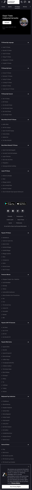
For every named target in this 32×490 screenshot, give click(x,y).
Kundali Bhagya (6, 250)
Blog (4, 449)
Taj (3, 382)
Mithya (4, 379)
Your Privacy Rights (15, 486)
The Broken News (7, 369)
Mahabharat (6, 237)
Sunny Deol (5, 423)
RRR (4, 318)
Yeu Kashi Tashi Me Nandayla (10, 153)
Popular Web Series (6, 341)
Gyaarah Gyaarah (7, 353)
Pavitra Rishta (6, 134)
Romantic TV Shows (7, 76)
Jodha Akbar (6, 124)
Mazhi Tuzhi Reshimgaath (9, 150)
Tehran (4, 289)
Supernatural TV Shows (8, 89)
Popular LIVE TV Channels (8, 322)
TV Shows (17, 7)
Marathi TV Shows (7, 50)
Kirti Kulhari (5, 430)
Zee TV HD (5, 330)
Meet (4, 179)
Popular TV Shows (6, 232)
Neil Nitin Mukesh (7, 427)
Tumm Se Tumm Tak (8, 241)
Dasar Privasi (21, 220)
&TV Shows (5, 102)
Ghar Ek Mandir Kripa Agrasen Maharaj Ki (13, 192)
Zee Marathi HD (7, 337)
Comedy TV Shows (7, 82)
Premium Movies (5, 274)
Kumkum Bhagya (7, 247)
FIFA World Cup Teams (8, 459)
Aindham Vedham (7, 366)
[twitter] (18, 211)
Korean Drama (6, 266)
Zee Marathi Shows (7, 105)
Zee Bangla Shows (7, 114)
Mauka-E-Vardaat (7, 188)
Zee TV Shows (6, 98)
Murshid (5, 350)
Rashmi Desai (6, 439)
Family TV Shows (7, 79)
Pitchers (5, 391)
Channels (10, 216)
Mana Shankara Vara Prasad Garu (11, 295)
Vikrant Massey (6, 404)
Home (3, 7)
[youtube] (22, 211)
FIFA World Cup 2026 (8, 456)
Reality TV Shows (7, 86)
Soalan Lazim (10, 220)
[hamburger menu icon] (29, 2)
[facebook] (8, 211)
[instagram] (13, 211)
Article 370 (5, 308)
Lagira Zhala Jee (7, 156)
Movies (25, 7)
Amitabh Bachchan (7, 433)
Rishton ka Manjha (7, 176)
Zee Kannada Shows (8, 108)
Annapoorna (6, 260)
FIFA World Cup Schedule (9, 462)
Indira (4, 263)
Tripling (4, 388)
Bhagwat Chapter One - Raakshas (11, 279)
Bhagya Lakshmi (7, 182)
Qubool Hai (5, 137)
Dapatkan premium (12, 2)
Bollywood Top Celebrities (8, 396)
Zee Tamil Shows (7, 111)
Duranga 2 (5, 375)
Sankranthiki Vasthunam (9, 292)
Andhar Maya (6, 359)
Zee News (5, 327)
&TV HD (4, 334)
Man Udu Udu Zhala (8, 159)
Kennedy (5, 286)
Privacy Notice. (15, 483)
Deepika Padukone (7, 407)
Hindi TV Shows (6, 47)
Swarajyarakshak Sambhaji (9, 166)
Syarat (10, 223)
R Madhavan (6, 401)
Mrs (4, 298)
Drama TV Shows (7, 73)
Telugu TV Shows (7, 57)
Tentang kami (19, 216)
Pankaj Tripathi (6, 417)
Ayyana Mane (6, 347)
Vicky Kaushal (6, 420)
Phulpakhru (5, 163)
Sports (10, 7)
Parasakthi (5, 311)
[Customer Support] (25, 1)
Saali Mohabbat (6, 282)
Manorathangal (6, 356)
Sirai (4, 302)
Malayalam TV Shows (8, 60)
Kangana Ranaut (7, 436)
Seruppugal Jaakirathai (8, 363)
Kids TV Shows (6, 269)
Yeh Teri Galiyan (7, 127)
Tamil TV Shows (6, 54)
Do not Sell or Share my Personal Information (15, 226)
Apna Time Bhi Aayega (8, 131)
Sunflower (5, 385)
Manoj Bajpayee (7, 414)
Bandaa (4, 314)
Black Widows (6, 372)
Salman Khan (6, 411)
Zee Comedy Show (7, 185)
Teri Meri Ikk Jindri (7, 140)
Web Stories (6, 452)
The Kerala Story (7, 305)
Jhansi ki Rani (6, 244)
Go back (7, 22)
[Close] (28, 467)
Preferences (19, 223)
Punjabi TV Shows (7, 63)
